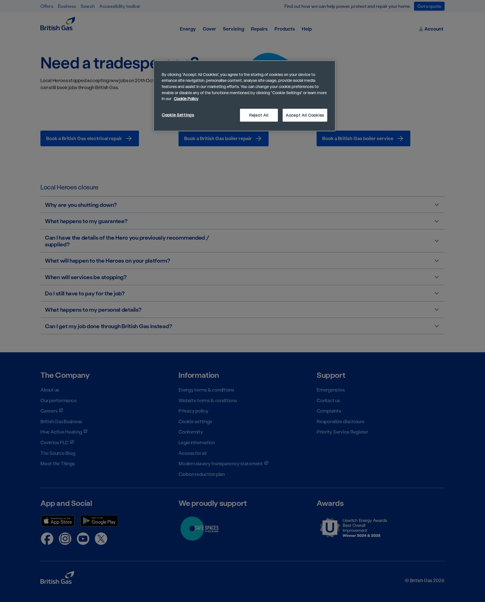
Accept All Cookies (305, 115)
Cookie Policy (186, 98)
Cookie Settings (178, 114)
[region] (244, 95)
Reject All (258, 115)
